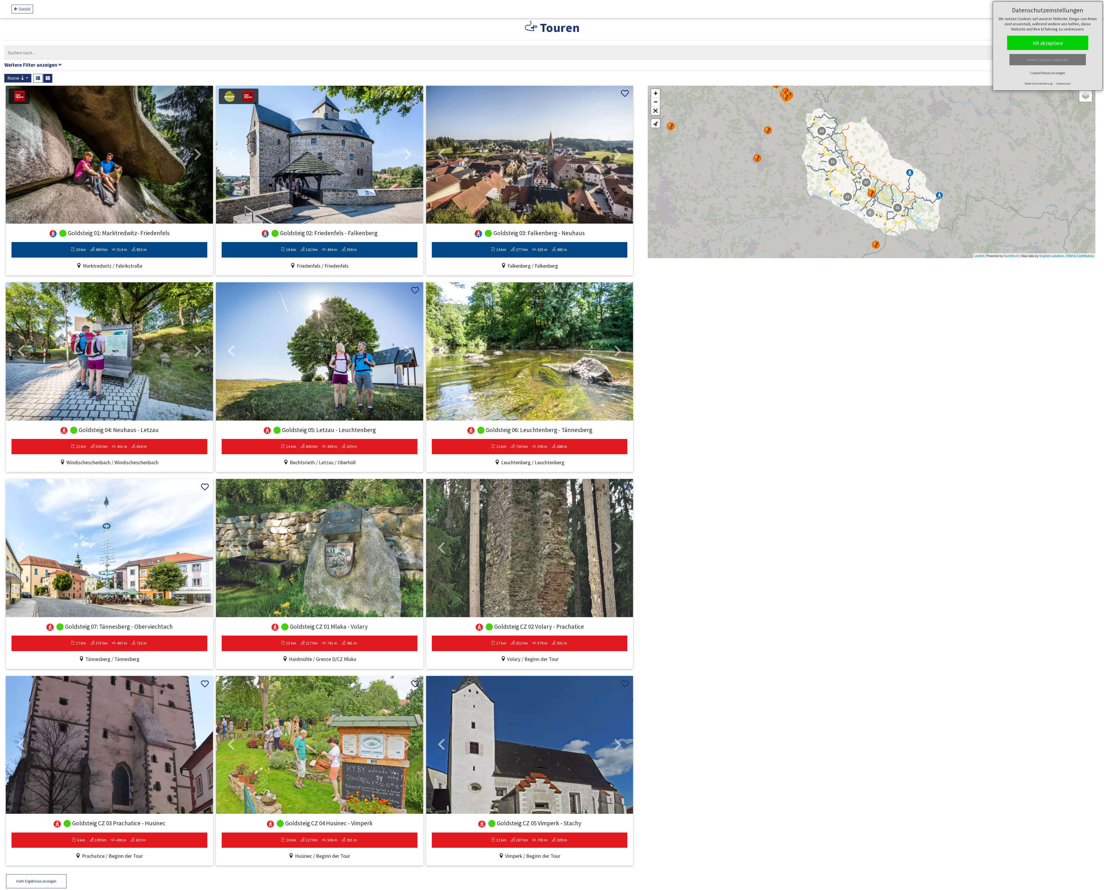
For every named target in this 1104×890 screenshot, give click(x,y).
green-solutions (1053, 255)
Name (13, 78)
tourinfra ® (1011, 255)
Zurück (24, 8)
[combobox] (546, 53)
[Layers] (1085, 95)
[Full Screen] (655, 110)
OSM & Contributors (1080, 255)
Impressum (1063, 83)
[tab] (552, 66)
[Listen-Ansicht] (38, 78)
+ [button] (656, 93)
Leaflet (979, 255)
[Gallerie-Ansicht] (47, 78)
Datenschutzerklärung (1039, 83)
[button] (21, 155)
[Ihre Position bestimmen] (655, 123)
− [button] (656, 102)
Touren (558, 27)
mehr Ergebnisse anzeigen (36, 881)
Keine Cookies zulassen (1047, 59)
